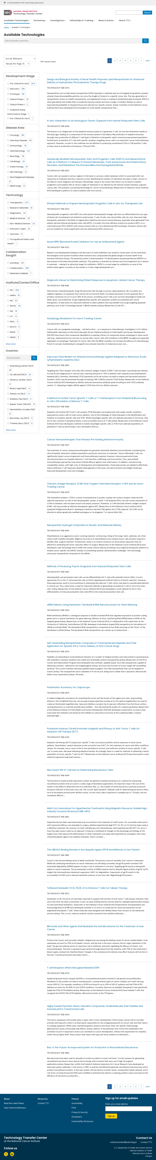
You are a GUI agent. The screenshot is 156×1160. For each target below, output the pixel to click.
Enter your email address (116, 1104)
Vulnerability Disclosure (82, 1121)
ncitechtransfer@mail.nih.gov (123, 1142)
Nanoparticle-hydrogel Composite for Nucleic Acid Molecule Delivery (84, 525)
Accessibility (77, 1103)
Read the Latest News (14, 1103)
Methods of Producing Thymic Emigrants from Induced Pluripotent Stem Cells (89, 566)
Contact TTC (43, 1103)
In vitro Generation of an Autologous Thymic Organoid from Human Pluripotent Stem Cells (96, 120)
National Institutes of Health (141, 1150)
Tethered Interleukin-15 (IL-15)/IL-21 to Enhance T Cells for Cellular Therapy (87, 888)
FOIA (74, 1107)
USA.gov (148, 1156)
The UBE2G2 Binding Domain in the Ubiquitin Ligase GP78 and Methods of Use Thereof (93, 849)
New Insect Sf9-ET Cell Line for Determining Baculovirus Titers (80, 769)
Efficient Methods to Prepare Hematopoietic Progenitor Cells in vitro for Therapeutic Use (95, 203)
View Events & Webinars (15, 1107)
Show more (11, 344)
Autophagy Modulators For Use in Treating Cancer (74, 318)
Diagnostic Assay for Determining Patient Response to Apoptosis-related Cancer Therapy (96, 280)
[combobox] (129, 13)
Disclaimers (77, 1116)
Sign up (111, 1116)
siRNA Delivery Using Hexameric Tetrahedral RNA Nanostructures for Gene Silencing (92, 604)
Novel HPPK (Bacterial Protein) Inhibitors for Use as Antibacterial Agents (85, 241)
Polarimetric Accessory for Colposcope (68, 687)
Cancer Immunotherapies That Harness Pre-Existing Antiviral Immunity (85, 439)
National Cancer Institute (142, 1153)
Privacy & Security (80, 1112)
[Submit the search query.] (145, 40)
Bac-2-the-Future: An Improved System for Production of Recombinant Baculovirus (92, 1047)
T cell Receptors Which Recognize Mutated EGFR (73, 967)
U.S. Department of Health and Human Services (133, 1148)
